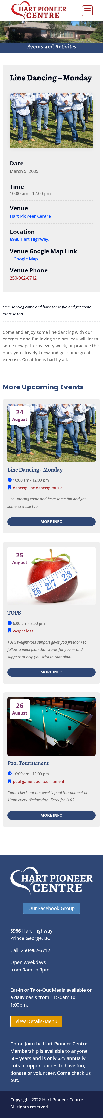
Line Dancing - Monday (35, 469)
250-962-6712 (23, 278)
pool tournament (48, 781)
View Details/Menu (36, 1021)
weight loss (23, 631)
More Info (51, 521)
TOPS (14, 612)
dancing (20, 488)
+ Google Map (24, 259)
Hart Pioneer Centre (30, 216)
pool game (22, 781)
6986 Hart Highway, (29, 239)
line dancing (39, 488)
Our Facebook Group (51, 908)
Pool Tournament (28, 763)
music (57, 488)
